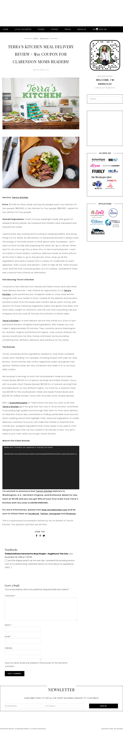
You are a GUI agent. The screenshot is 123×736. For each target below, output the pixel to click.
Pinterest (71, 513)
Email (8, 636)
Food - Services (41, 39)
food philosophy (18, 402)
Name (8, 625)
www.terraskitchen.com (54, 509)
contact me (99, 87)
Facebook (33, 513)
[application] (40, 467)
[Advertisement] (106, 128)
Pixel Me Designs (116, 729)
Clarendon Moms (61, 12)
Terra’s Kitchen (20, 197)
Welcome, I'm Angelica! (105, 82)
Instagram (55, 513)
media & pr (110, 87)
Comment (10, 595)
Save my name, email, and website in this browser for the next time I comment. (36, 664)
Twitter (44, 513)
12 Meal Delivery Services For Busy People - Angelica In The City (36, 553)
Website (8, 648)
